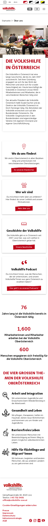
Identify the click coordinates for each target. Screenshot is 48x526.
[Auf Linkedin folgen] (39, 520)
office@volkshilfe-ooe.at (15, 500)
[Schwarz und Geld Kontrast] (43, 2)
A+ (10, 2)
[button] (43, 9)
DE (30, 9)
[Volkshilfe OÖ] (13, 9)
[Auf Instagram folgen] (34, 520)
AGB (5, 521)
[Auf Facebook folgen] (30, 520)
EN (37, 9)
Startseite (6, 20)
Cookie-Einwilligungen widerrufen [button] (20, 505)
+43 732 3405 (17, 497)
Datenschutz (9, 515)
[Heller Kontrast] (31, 2)
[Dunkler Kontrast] (37, 2)
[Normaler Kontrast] (25, 2)
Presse (6, 510)
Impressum (8, 513)
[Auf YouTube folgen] (43, 520)
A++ (15, 2)
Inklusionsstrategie (12, 518)
